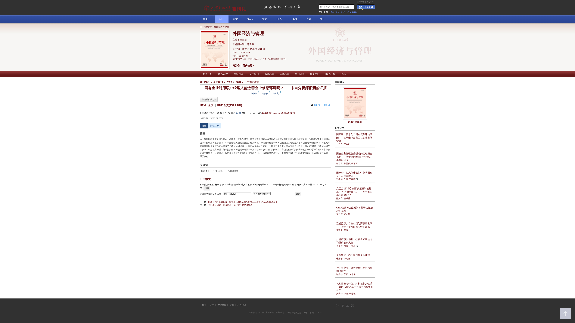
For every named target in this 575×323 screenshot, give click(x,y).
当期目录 (238, 74)
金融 (332, 12)
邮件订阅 (330, 74)
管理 (343, 12)
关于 (322, 19)
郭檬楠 (339, 179)
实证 (337, 12)
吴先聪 (339, 293)
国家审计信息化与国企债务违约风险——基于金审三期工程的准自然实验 (354, 137)
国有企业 (205, 171)
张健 (346, 293)
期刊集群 (208, 26)
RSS (343, 74)
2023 (229, 82)
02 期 (238, 113)
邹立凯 (347, 214)
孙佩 (346, 179)
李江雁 (339, 214)
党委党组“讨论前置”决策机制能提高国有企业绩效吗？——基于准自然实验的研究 (354, 191)
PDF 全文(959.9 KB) (229, 105)
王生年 (347, 144)
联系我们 (314, 74)
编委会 (236, 65)
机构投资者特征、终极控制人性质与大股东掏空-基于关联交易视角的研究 (354, 286)
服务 (279, 19)
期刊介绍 (207, 74)
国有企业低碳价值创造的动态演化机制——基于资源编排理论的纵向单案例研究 (354, 156)
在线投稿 (222, 305)
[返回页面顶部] (565, 313)
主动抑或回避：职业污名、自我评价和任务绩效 (230, 205)
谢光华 (339, 274)
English (370, 2)
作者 (249, 19)
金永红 (339, 246)
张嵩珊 (347, 258)
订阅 (232, 305)
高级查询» (352, 12)
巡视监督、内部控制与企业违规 (353, 255)
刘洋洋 (339, 144)
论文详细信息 (252, 82)
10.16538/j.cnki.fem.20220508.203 (278, 113)
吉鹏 (346, 246)
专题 (308, 19)
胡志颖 (352, 293)
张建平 (339, 230)
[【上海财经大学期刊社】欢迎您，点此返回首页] (225, 7)
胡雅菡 (354, 163)
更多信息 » (248, 65)
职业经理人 (219, 171)
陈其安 (339, 198)
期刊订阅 (299, 74)
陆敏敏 (265, 93)
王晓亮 (352, 179)
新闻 (295, 19)
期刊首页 (204, 82)
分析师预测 (233, 171)
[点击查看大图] (355, 103)
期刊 (221, 19)
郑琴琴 (339, 163)
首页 (205, 19)
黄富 (346, 230)
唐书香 (347, 198)
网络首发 (223, 74)
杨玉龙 (276, 93)
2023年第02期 (355, 122)
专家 (264, 19)
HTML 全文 (207, 105)
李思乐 (352, 274)
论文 (235, 19)
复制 (207, 188)
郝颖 (346, 274)
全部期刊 (254, 74)
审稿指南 (284, 74)
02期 (238, 82)
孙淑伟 (254, 93)
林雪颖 (347, 163)
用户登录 (360, 2)
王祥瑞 (352, 246)
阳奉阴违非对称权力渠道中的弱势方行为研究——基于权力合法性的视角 (242, 202)
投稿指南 (269, 74)
